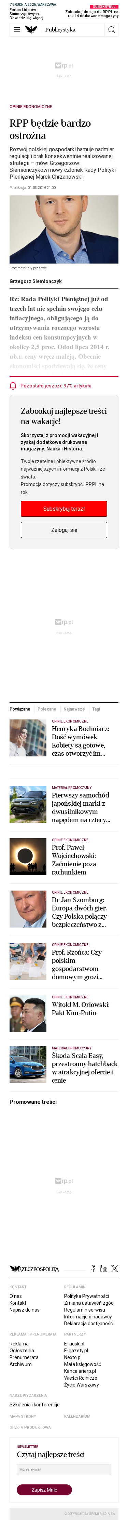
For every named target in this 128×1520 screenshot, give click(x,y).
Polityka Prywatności (86, 1296)
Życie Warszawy (81, 1385)
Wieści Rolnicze (80, 1378)
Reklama (19, 1343)
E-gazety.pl (76, 1350)
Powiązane (20, 709)
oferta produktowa (30, 1427)
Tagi (96, 709)
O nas (16, 1296)
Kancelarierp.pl (80, 1371)
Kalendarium (77, 1416)
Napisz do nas (25, 1310)
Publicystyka (60, 29)
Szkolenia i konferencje (35, 1404)
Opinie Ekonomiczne (31, 106)
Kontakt (18, 1303)
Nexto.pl (73, 1357)
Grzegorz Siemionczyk (36, 281)
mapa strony (23, 1416)
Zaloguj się (64, 530)
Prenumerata (24, 1357)
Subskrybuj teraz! (64, 509)
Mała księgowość (82, 1364)
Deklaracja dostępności (89, 1323)
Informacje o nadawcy (88, 1316)
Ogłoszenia (22, 1350)
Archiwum (21, 1364)
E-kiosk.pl (74, 1343)
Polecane (47, 709)
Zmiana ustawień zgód (89, 1303)
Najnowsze (74, 709)
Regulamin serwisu (84, 1310)
